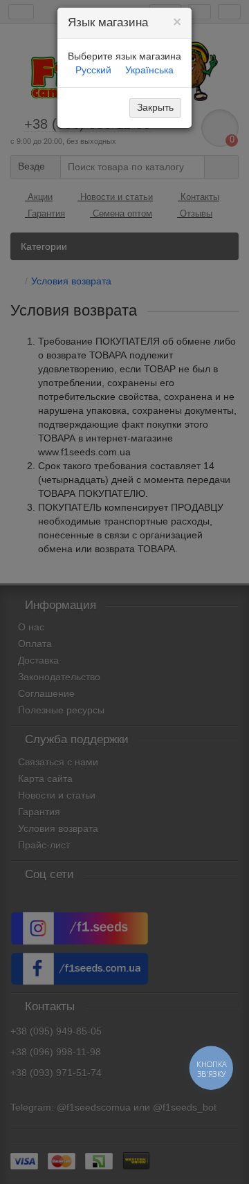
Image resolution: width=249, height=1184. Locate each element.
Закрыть (155, 107)
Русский (93, 69)
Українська (149, 69)
